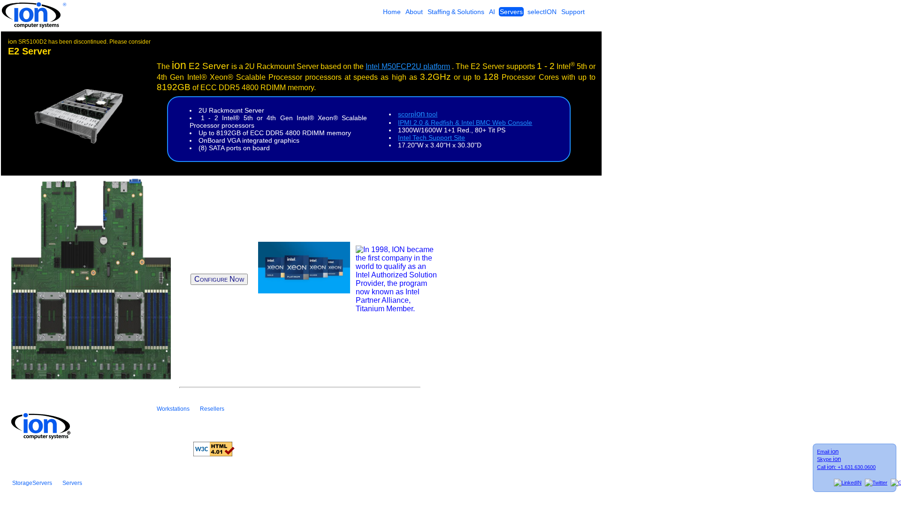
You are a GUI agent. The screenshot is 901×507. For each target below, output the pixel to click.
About (414, 11)
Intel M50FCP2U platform (408, 66)
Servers (511, 11)
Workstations (173, 409)
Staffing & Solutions (456, 11)
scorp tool (417, 114)
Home (392, 11)
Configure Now (219, 279)
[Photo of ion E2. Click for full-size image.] (77, 142)
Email (828, 451)
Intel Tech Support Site (431, 137)
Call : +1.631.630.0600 (846, 467)
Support (573, 11)
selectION (542, 11)
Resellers (212, 409)
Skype (829, 459)
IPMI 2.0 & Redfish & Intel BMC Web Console (465, 122)
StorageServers (32, 483)
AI (492, 11)
